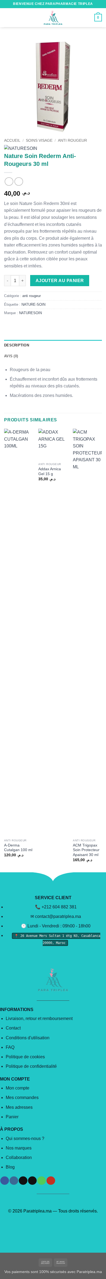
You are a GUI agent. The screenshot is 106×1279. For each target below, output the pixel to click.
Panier (12, 1116)
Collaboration (19, 1157)
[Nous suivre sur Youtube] (50, 1180)
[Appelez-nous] (41, 1180)
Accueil (12, 140)
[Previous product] (18, 181)
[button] (7, 17)
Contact (13, 1028)
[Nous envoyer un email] (32, 1180)
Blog (10, 1167)
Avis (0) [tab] (11, 356)
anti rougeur (72, 140)
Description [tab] (16, 345)
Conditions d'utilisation (27, 1037)
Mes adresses (19, 1107)
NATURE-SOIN (33, 304)
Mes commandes (22, 1097)
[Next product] (9, 181)
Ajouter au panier (60, 280)
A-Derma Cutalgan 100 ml (18, 847)
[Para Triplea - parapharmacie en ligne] (53, 17)
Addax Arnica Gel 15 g (49, 471)
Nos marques (19, 1148)
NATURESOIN (30, 313)
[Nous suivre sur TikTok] (23, 1180)
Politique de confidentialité (31, 1066)
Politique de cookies (25, 1056)
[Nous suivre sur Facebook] (4, 1180)
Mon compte (17, 1088)
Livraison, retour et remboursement (39, 1018)
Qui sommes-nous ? (25, 1138)
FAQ (10, 1047)
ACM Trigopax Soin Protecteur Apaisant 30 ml (86, 850)
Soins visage (39, 140)
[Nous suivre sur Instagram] (14, 1180)
